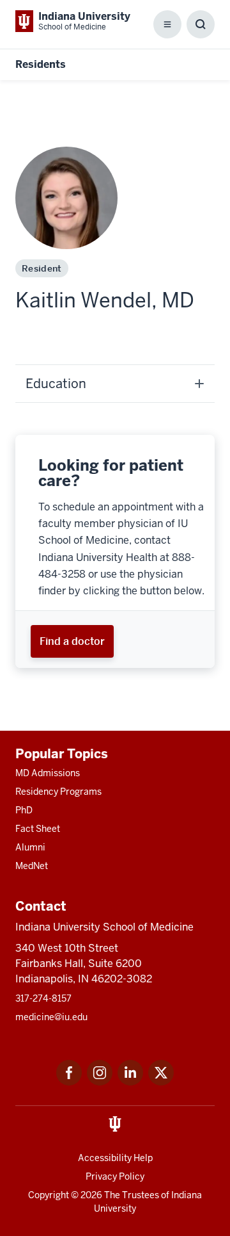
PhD (24, 810)
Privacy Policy (115, 1176)
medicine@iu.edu (51, 1017)
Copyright (48, 1195)
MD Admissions (47, 773)
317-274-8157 (43, 998)
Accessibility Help (115, 1158)
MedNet (31, 866)
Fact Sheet (37, 828)
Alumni (30, 847)
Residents (40, 64)
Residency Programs (58, 791)
